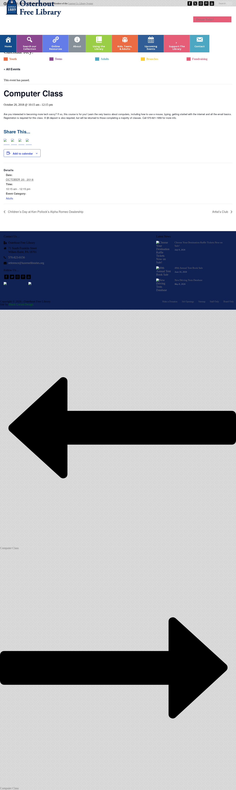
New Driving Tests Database (188, 280)
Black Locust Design (21, 304)
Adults (9, 198)
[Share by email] (29, 142)
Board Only (228, 301)
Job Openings (188, 301)
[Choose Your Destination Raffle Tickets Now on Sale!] (163, 252)
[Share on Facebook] (7, 142)
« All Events (12, 69)
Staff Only (214, 301)
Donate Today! (205, 19)
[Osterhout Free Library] (31, 20)
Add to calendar (23, 153)
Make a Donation (169, 301)
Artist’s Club (220, 212)
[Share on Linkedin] (21, 142)
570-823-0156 (16, 257)
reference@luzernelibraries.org (26, 263)
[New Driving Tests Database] (163, 285)
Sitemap (201, 301)
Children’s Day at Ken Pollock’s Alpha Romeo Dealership (45, 212)
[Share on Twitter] (14, 142)
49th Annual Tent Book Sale (189, 268)
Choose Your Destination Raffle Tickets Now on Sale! (199, 244)
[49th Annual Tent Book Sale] (163, 271)
